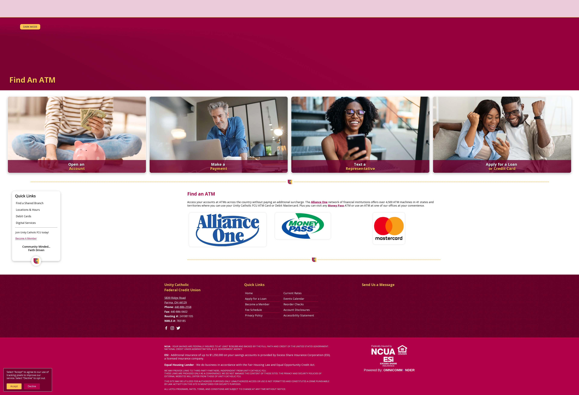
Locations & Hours (28, 209)
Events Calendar (293, 298)
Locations (136, 8)
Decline (32, 386)
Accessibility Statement (298, 315)
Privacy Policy (254, 315)
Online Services (95, 8)
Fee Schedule (253, 310)
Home (249, 293)
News (12, 8)
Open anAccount (547, 9)
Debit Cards (23, 216)
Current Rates (292, 293)
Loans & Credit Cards (66, 8)
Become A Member (26, 238)
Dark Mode (30, 26)
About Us (117, 8)
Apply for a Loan (255, 298)
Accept (14, 386)
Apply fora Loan (566, 9)
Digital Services (26, 223)
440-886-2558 (182, 307)
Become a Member (257, 304)
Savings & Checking (34, 8)
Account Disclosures (296, 310)
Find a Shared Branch (29, 203)
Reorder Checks (300, 304)
